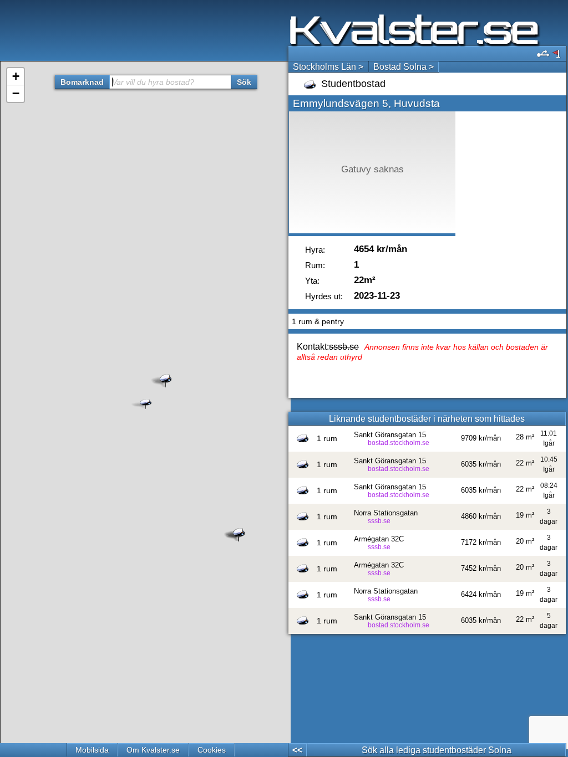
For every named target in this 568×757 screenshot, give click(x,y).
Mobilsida (92, 749)
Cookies (211, 749)
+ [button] (15, 76)
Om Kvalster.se (153, 749)
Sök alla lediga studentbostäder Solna (436, 750)
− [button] (15, 93)
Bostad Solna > (403, 66)
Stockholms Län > (328, 66)
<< (297, 750)
